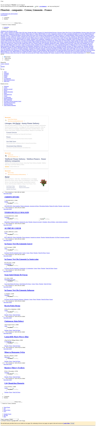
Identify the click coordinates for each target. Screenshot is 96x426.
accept (72, 423)
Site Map (6, 415)
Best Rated (7, 57)
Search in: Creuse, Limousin (9, 24)
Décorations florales (44, 206)
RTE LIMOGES (8, 237)
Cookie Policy (66, 423)
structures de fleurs (34, 206)
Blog (5, 416)
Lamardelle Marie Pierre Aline (16, 337)
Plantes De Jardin (53, 206)
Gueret (24, 253)
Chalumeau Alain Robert (14, 321)
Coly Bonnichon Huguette (14, 383)
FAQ (5, 411)
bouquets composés (64, 237)
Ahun (5, 233)
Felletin (6, 201)
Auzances (6, 372)
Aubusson (6, 217)
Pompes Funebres (14, 222)
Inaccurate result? (8, 193)
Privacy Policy (7, 410)
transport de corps (23, 222)
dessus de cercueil (37, 222)
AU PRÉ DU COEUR (12, 228)
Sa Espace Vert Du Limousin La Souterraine (21, 259)
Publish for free (5, 31)
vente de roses (66, 206)
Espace (48, 253)
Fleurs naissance (26, 237)
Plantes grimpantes (24, 206)
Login (2, 13)
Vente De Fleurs (42, 253)
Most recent (8, 58)
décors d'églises (51, 222)
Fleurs (31, 253)
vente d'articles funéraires (62, 222)
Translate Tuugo (7, 414)
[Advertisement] (28, 110)
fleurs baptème (16, 206)
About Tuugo (7, 407)
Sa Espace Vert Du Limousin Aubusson (19, 290)
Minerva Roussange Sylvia (14, 352)
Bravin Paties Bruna (12, 306)
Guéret (6, 310)
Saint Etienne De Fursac (25, 284)
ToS (5, 408)
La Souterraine (7, 264)
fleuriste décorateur (49, 237)
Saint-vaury (7, 357)
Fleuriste (60, 206)
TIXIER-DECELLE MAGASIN (16, 212)
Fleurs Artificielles (17, 237)
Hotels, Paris (18, 23)
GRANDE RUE (8, 206)
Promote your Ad (13, 31)
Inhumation (7, 222)
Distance (7, 60)
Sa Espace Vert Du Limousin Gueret (18, 244)
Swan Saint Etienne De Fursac (16, 275)
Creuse (27, 253)
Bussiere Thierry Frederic (14, 368)
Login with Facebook (12, 13)
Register (5, 13)
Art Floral (57, 237)
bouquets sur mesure (35, 237)
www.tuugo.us (43, 6)
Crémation (44, 222)
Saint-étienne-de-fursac (9, 279)
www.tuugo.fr (4, 15)
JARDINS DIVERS (11, 197)
